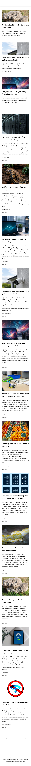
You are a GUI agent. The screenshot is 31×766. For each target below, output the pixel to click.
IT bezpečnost (5, 261)
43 (20, 738)
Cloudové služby (5, 466)
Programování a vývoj (6, 209)
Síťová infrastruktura (6, 71)
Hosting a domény (5, 157)
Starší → (27, 738)
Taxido (3, 3)
